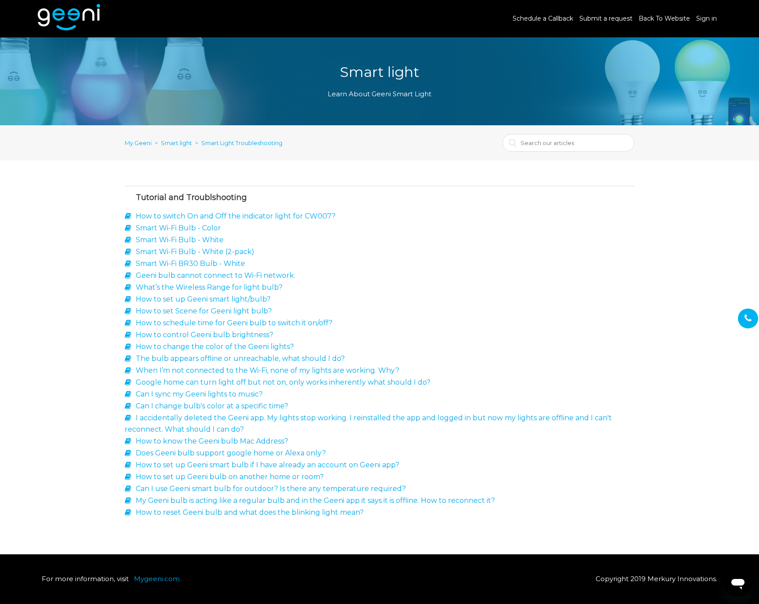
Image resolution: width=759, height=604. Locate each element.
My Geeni (138, 142)
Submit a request (605, 18)
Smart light (176, 142)
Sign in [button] (706, 18)
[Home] (69, 28)
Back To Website (664, 18)
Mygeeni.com (157, 579)
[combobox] (568, 143)
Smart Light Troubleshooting (241, 142)
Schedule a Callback (543, 18)
